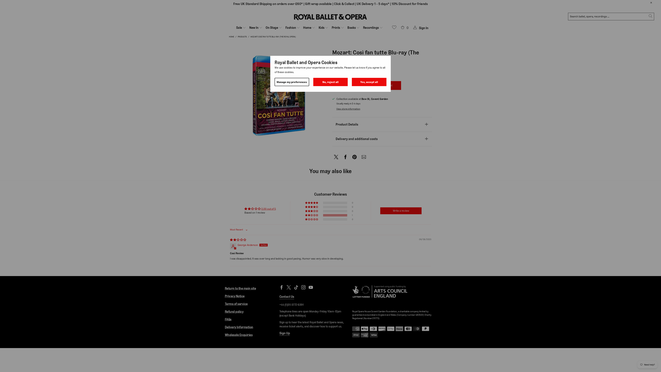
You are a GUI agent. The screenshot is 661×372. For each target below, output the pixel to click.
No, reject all (330, 82)
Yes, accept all (369, 82)
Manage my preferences (292, 82)
